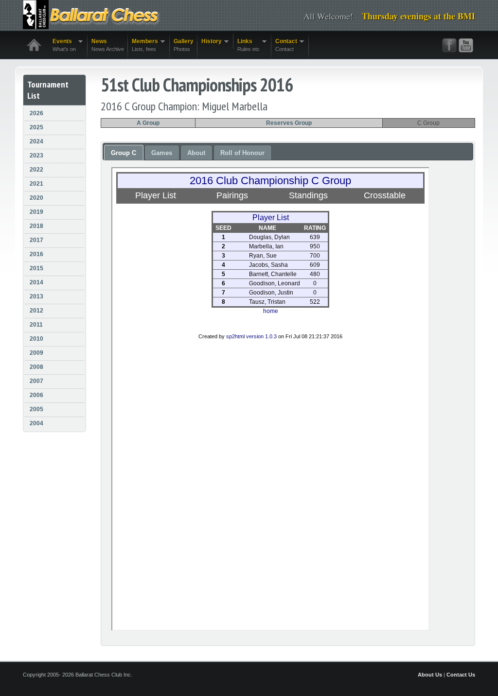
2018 (36, 226)
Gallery (184, 45)
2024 (36, 141)
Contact (284, 45)
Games (161, 153)
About (196, 153)
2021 (36, 183)
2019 (36, 212)
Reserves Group (289, 123)
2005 (36, 409)
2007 (36, 381)
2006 (36, 395)
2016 (36, 254)
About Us (430, 675)
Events (62, 45)
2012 (36, 310)
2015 (36, 268)
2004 (36, 423)
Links (246, 45)
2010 (36, 338)
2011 (36, 324)
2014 (36, 282)
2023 (36, 155)
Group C (123, 153)
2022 (36, 169)
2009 (36, 352)
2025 (36, 127)
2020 (36, 197)
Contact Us (460, 675)
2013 (36, 296)
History (209, 41)
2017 (36, 240)
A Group (148, 123)
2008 (36, 367)
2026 (36, 113)
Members (143, 45)
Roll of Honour (242, 153)
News (107, 45)
